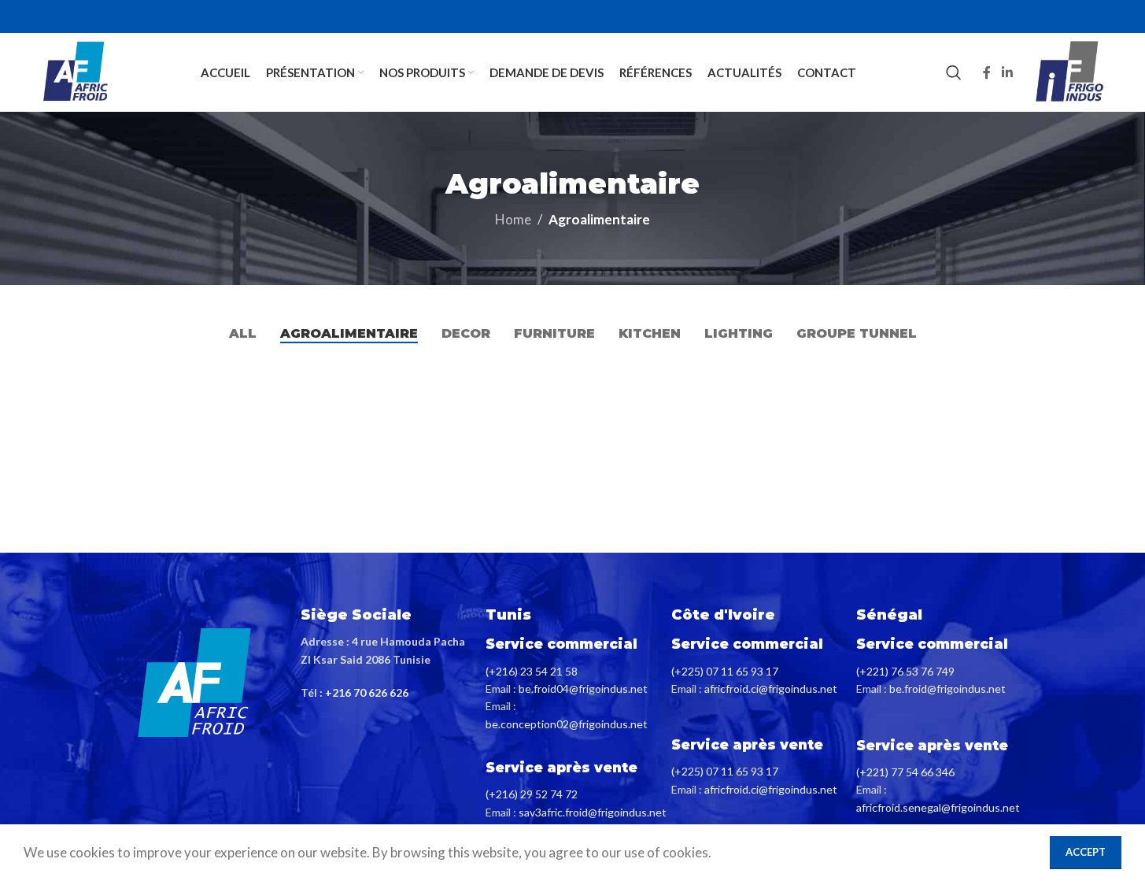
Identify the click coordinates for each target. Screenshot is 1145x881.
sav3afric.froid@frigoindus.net (593, 812)
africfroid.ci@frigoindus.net (770, 688)
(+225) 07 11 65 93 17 (724, 671)
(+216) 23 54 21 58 (532, 671)
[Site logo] (75, 70)
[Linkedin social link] (1007, 72)
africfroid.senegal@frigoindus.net (938, 807)
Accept (1086, 852)
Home (513, 219)
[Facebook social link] (986, 72)
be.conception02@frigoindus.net (567, 724)
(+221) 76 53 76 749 (905, 671)
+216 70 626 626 (366, 692)
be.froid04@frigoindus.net (583, 688)
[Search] (954, 72)
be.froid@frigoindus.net (947, 688)
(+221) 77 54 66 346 (905, 772)
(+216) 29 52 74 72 (532, 794)
